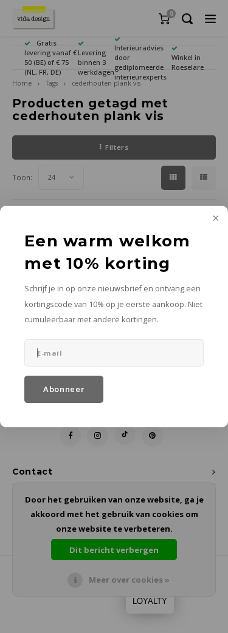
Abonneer (64, 389)
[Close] (214, 219)
